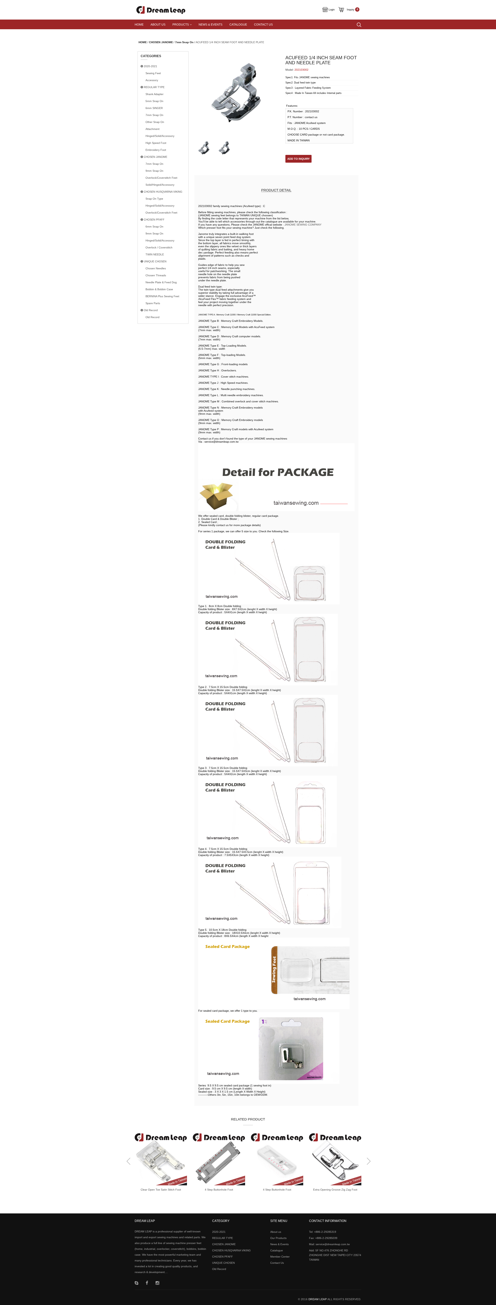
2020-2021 (150, 66)
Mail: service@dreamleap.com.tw (329, 1244)
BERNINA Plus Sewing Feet (162, 296)
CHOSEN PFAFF (153, 219)
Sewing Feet (153, 73)
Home (139, 24)
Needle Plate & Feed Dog (161, 282)
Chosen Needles (156, 268)
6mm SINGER (154, 108)
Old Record (150, 310)
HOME (143, 42)
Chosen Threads (156, 275)
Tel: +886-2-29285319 (322, 1231)
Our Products (278, 1238)
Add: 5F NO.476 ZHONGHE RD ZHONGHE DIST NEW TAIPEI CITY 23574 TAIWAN (335, 1255)
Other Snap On (155, 122)
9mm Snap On (154, 170)
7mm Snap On (184, 42)
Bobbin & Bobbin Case (159, 289)
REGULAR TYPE (153, 87)
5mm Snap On (154, 101)
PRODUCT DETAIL (276, 190)
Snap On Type (154, 198)
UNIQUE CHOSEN (154, 261)
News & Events (210, 24)
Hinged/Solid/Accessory (160, 135)
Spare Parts (153, 303)
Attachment (152, 128)
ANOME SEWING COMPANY (303, 224)
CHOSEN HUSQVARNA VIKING (162, 191)
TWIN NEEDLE (155, 254)
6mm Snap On (154, 226)
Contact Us (263, 24)
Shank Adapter (155, 94)
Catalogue (238, 24)
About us (158, 24)
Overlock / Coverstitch (159, 247)
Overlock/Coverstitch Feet (161, 177)
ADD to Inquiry (298, 158)
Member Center (280, 1256)
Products (180, 24)
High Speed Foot (156, 142)
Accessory (152, 80)
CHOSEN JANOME (161, 42)
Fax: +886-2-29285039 (323, 1238)
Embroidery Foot (156, 149)
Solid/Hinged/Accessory (160, 184)
